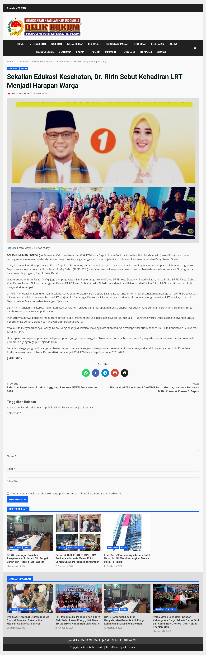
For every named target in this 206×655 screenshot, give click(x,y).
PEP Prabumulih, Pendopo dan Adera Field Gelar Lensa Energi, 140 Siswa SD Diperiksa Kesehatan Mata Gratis (79, 598)
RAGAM (80, 52)
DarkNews (112, 647)
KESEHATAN (157, 44)
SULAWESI (130, 640)
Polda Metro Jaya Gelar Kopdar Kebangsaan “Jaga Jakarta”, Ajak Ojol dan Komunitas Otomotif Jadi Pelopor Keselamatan (176, 598)
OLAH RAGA (65, 52)
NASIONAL (56, 44)
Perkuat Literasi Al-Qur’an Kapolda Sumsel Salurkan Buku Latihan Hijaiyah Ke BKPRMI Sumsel (30, 598)
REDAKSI (161, 52)
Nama (11, 456)
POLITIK (95, 52)
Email (11, 469)
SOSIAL (24, 68)
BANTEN (86, 640)
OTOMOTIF (111, 52)
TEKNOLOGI (128, 52)
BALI (97, 640)
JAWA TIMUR (15, 547)
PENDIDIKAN (139, 44)
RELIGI (13, 609)
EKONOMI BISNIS (45, 52)
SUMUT (116, 640)
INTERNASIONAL (38, 44)
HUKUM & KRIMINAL (117, 44)
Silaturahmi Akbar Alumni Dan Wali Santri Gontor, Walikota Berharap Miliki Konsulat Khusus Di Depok (154, 387)
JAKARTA (160, 609)
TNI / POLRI (146, 52)
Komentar (14, 413)
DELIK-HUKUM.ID (20, 93)
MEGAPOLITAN (75, 44)
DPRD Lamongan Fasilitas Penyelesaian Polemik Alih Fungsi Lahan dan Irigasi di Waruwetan (30, 532)
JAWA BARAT (13, 68)
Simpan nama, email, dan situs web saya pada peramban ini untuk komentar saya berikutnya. (66, 493)
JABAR (106, 640)
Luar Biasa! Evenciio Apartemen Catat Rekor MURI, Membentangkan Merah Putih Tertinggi (127, 532)
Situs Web (13, 481)
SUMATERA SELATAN (76, 547)
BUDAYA (173, 44)
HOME (20, 44)
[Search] (195, 48)
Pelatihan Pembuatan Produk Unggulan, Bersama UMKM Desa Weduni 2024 (52, 387)
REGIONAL (93, 44)
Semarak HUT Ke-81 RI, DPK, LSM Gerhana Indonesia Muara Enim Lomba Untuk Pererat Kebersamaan (79, 532)
